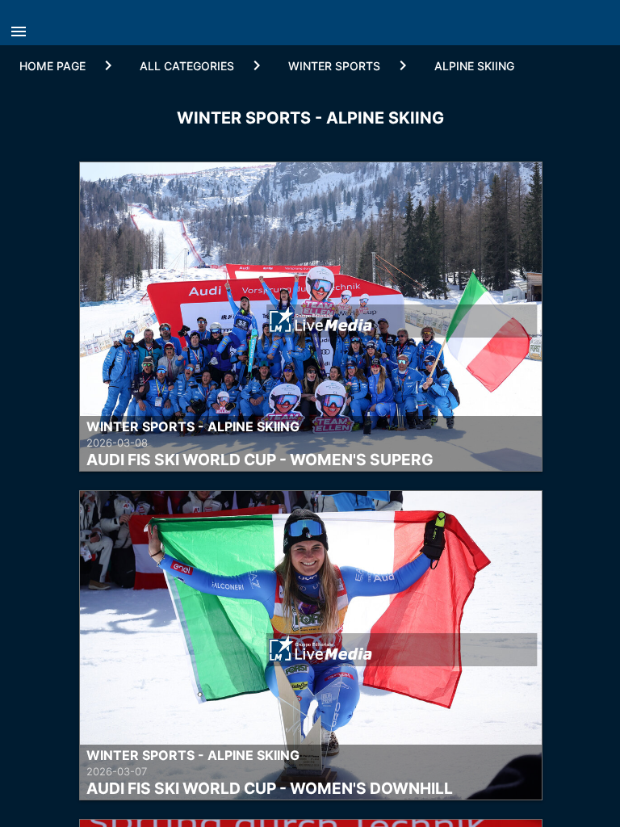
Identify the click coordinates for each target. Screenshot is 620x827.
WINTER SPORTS (334, 66)
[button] (22, 26)
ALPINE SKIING (474, 66)
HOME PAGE (52, 66)
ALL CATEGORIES (187, 66)
